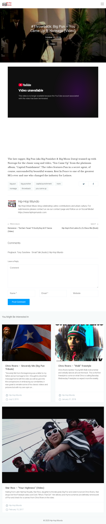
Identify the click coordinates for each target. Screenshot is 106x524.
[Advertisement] (53, 138)
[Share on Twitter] (83, 184)
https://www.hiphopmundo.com (32, 212)
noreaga (13, 188)
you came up (41, 188)
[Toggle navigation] (102, 4)
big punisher (26, 184)
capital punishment (44, 184)
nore (58, 184)
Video (52, 44)
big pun (13, 184)
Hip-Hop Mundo (28, 201)
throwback (26, 188)
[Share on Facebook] (93, 184)
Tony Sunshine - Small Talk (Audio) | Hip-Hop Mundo (40, 252)
